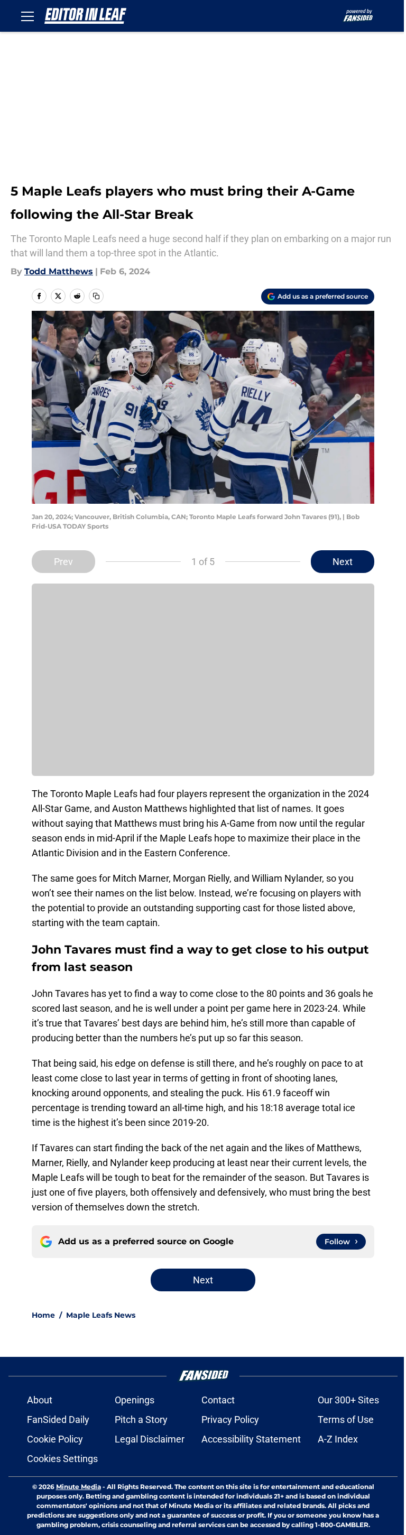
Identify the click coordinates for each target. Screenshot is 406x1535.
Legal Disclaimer (149, 1439)
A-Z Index (338, 1439)
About (39, 1399)
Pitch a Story (141, 1419)
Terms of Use (346, 1419)
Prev (63, 561)
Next (343, 561)
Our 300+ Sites (348, 1399)
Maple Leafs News (100, 1315)
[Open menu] (27, 16)
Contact (218, 1399)
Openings (134, 1399)
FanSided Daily (58, 1419)
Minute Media (78, 1487)
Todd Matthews (58, 271)
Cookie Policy (55, 1439)
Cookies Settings (62, 1458)
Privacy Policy (230, 1419)
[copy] (96, 296)
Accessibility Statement (251, 1439)
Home (43, 1315)
